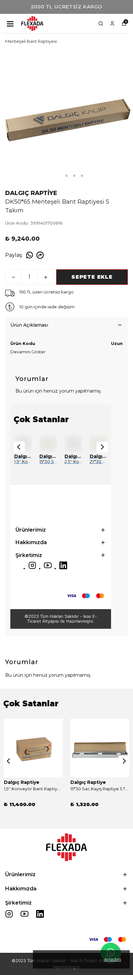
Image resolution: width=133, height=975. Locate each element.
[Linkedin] (63, 565)
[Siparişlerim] (112, 23)
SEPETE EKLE (92, 277)
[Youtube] (48, 565)
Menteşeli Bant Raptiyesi (31, 41)
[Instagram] (32, 565)
